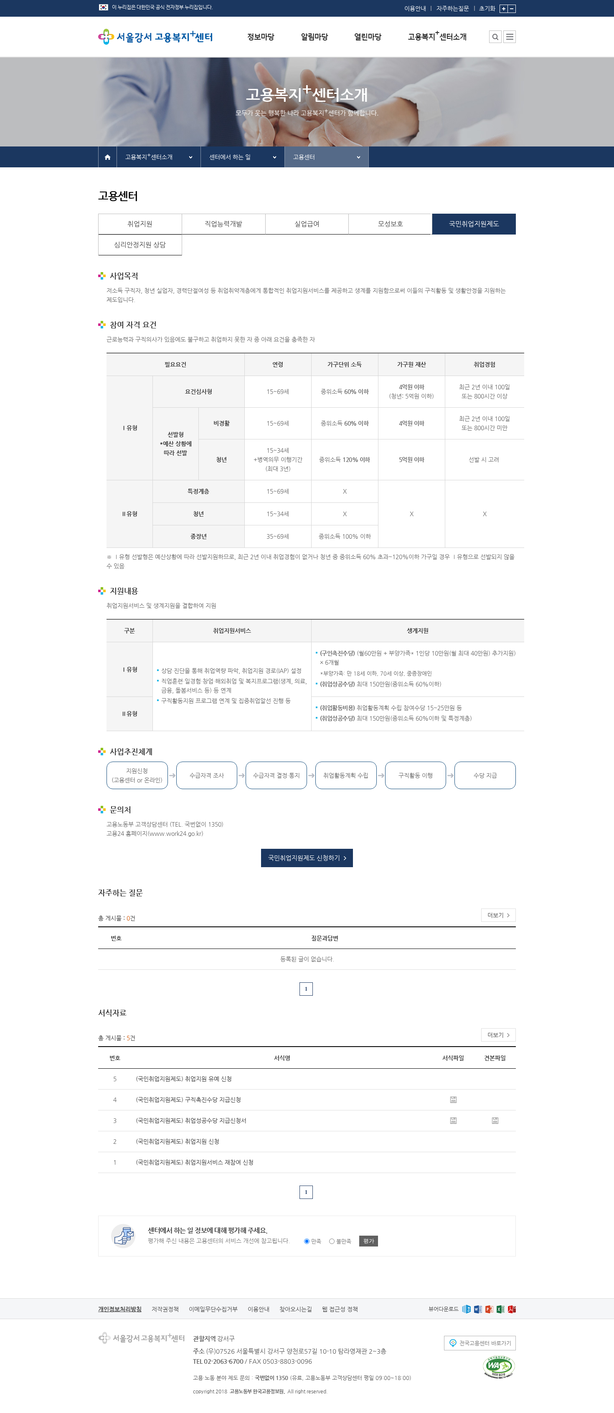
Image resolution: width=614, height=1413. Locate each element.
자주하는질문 (452, 8)
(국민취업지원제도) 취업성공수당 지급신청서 (191, 1120)
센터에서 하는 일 (230, 157)
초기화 (487, 8)
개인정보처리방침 (120, 1309)
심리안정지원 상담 (140, 245)
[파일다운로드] (453, 1099)
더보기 (495, 915)
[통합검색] (495, 36)
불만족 (343, 1241)
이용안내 (415, 8)
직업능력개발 (223, 224)
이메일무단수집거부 (213, 1309)
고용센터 (304, 157)
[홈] (108, 156)
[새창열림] (466, 1309)
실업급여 (307, 224)
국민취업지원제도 (474, 224)
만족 (316, 1241)
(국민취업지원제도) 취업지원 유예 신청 (184, 1078)
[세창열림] (499, 1367)
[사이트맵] (509, 36)
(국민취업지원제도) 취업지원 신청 (177, 1141)
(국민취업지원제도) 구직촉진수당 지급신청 (188, 1099)
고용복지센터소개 (149, 155)
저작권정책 (165, 1309)
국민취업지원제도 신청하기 (304, 857)
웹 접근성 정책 (340, 1309)
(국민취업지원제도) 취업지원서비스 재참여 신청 (195, 1162)
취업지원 (139, 224)
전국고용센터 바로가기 (485, 1343)
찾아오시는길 (295, 1309)
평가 (368, 1241)
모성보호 (390, 224)
